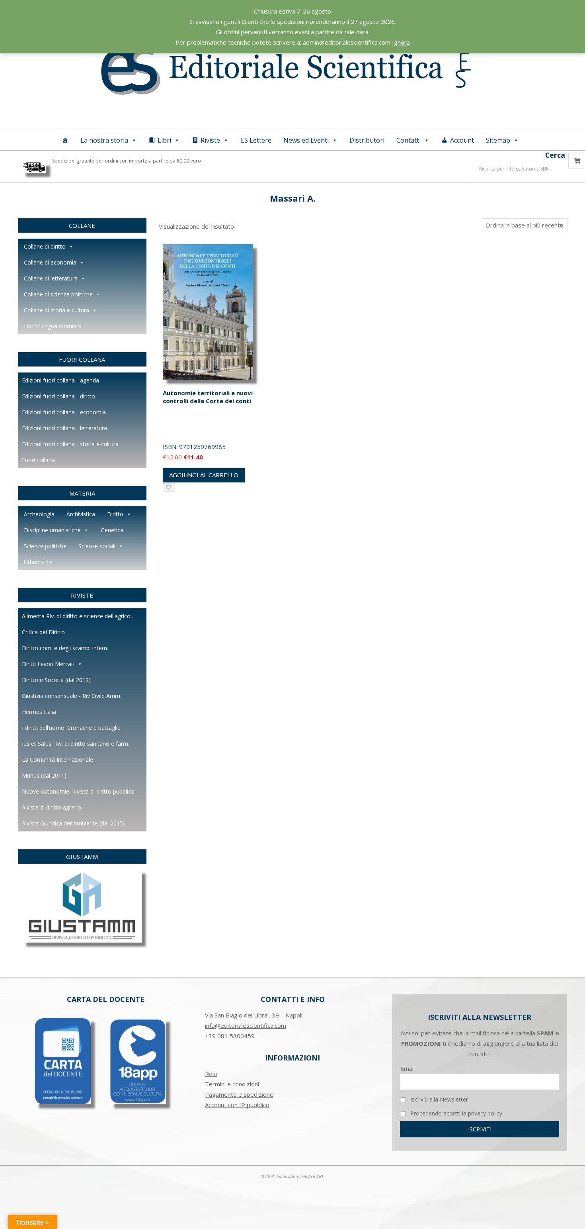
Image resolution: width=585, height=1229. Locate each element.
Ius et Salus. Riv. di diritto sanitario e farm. (75, 743)
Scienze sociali (96, 546)
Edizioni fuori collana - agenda (60, 380)
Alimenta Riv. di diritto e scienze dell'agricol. (77, 616)
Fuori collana (38, 460)
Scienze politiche (45, 546)
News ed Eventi (306, 140)
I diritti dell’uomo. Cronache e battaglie (71, 727)
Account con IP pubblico (237, 1105)
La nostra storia (104, 140)
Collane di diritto (45, 246)
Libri (164, 140)
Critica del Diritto (43, 632)
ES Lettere (256, 140)
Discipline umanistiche (52, 530)
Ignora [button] (401, 42)
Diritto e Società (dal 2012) (56, 680)
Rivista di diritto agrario (51, 807)
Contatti (408, 140)
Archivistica (80, 514)
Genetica (112, 530)
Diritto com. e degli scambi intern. (65, 648)
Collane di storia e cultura (56, 310)
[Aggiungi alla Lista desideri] (169, 487)
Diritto (115, 514)
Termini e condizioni (232, 1084)
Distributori (366, 140)
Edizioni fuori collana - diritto (58, 396)
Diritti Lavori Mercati (48, 664)
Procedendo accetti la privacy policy (455, 1113)
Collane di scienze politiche (58, 294)
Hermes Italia (39, 711)
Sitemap (498, 140)
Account (462, 140)
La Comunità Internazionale (57, 759)
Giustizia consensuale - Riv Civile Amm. (71, 696)
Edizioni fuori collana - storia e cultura (70, 444)
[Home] (65, 140)
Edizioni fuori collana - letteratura (64, 428)
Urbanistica (38, 562)
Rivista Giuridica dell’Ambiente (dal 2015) (73, 823)
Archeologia (39, 514)
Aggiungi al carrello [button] (203, 475)
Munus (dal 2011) (44, 775)
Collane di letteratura (51, 278)
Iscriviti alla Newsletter (438, 1099)
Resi (211, 1074)
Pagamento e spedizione (239, 1094)
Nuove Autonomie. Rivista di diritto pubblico (78, 791)
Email (408, 1068)
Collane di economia (50, 262)
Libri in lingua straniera (53, 326)
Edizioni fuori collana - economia (64, 412)
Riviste (210, 140)
